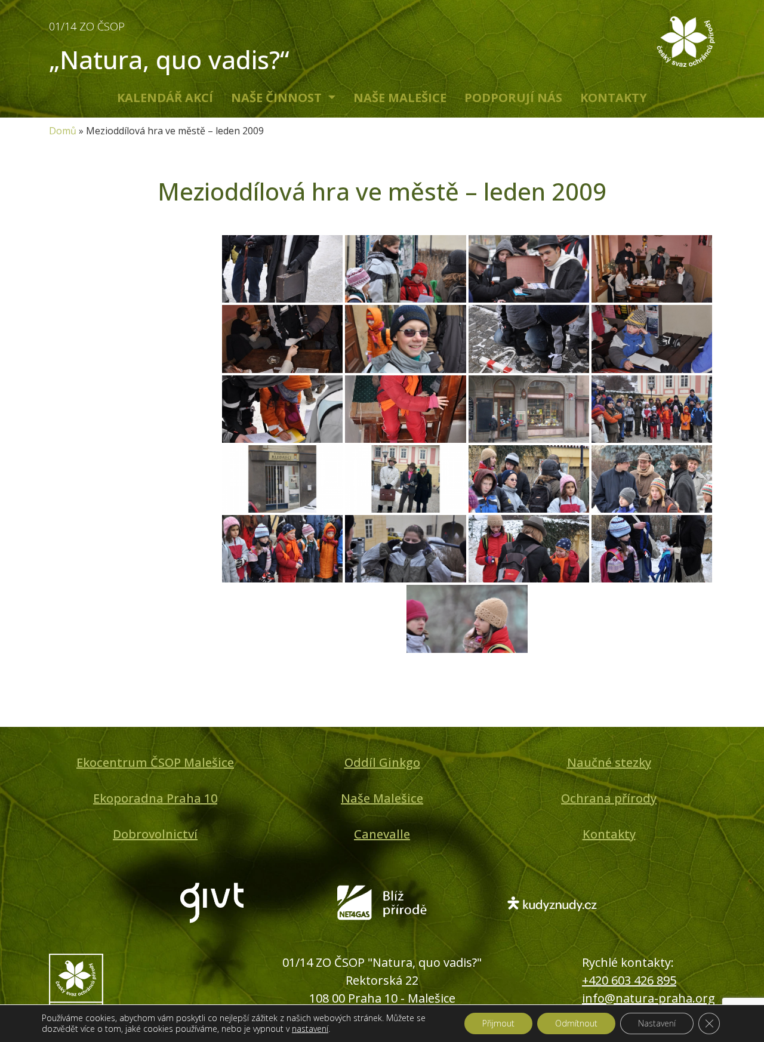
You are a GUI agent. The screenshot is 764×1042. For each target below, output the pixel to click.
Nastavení (657, 1023)
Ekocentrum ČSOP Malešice (155, 762)
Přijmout (498, 1023)
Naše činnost (278, 98)
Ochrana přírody (609, 798)
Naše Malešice (399, 98)
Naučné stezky (609, 762)
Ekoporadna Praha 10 (155, 798)
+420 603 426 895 (629, 980)
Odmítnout (576, 1023)
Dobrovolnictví (155, 834)
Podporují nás (513, 98)
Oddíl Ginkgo (382, 762)
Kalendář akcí (165, 98)
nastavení (310, 1028)
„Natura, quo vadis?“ (169, 47)
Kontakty (613, 98)
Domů (62, 130)
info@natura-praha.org (648, 998)
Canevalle (382, 834)
